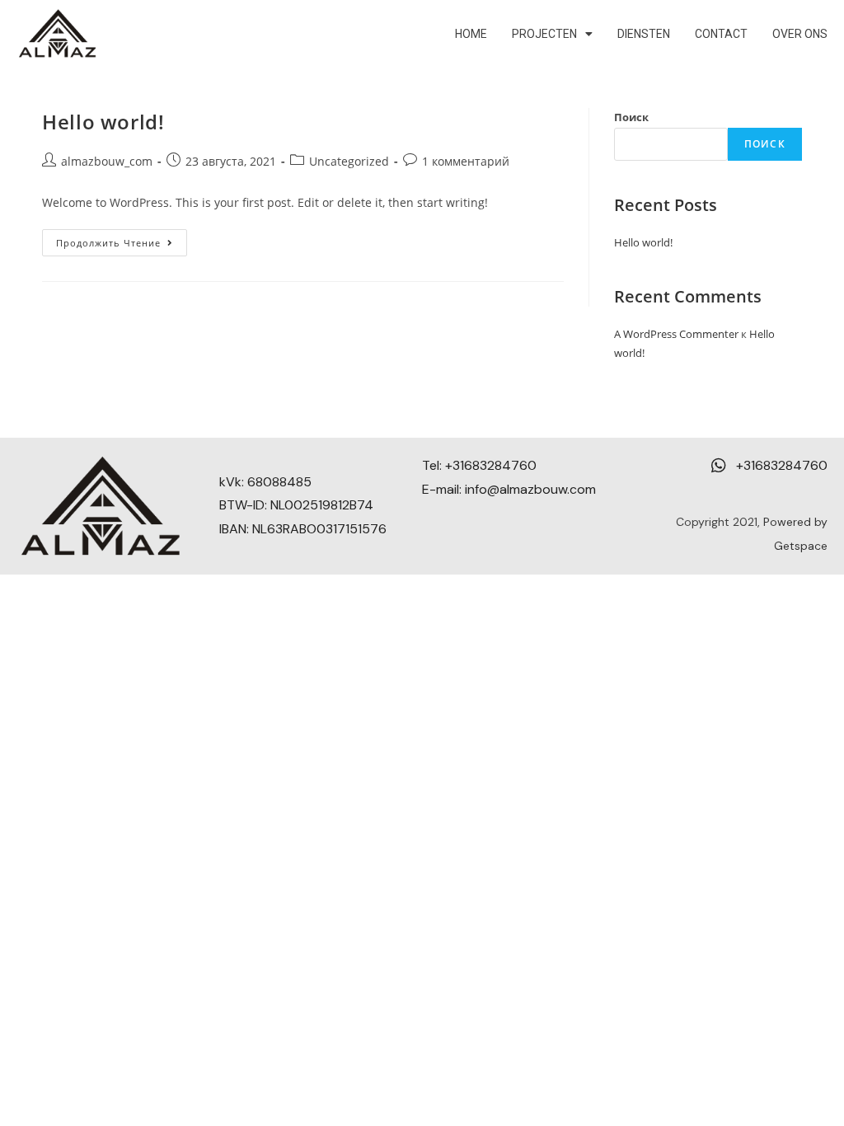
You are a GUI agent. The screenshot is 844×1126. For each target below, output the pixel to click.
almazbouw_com (106, 161)
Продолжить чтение (121, 239)
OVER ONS (800, 33)
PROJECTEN (544, 33)
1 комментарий (465, 161)
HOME (471, 33)
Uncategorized (349, 161)
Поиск (631, 117)
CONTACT (721, 33)
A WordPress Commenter (676, 333)
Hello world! (103, 121)
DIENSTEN (643, 33)
